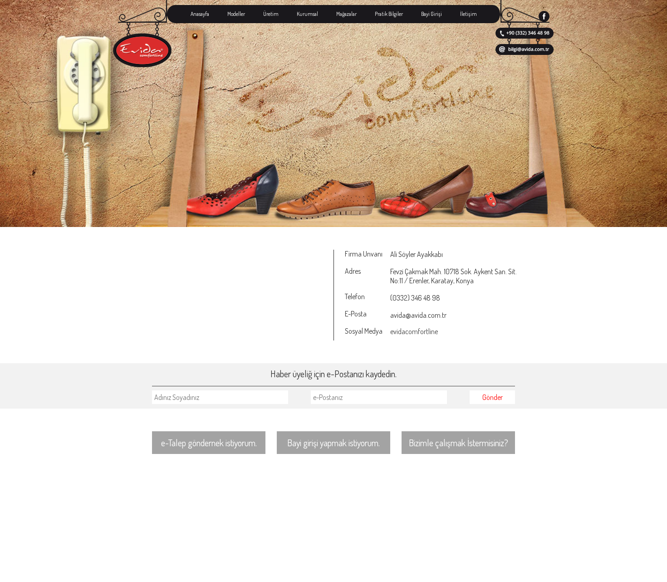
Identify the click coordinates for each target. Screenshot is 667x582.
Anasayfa (200, 13)
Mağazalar (346, 13)
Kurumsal (307, 13)
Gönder (492, 397)
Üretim (271, 13)
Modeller (236, 13)
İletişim (468, 13)
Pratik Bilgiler (389, 13)
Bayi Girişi (431, 13)
